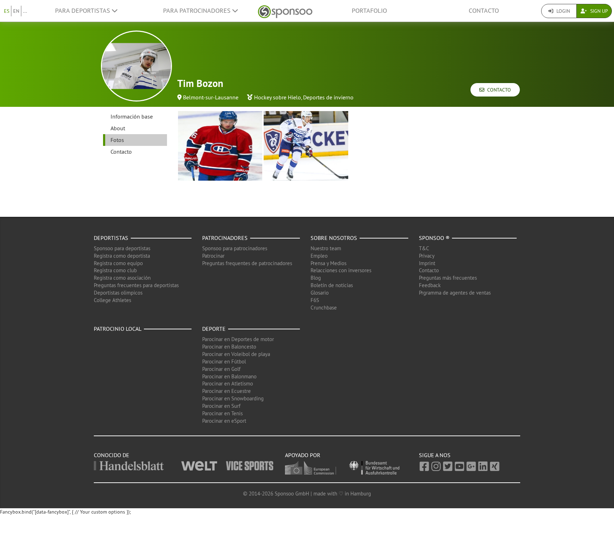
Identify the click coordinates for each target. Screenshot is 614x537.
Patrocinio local (117, 328)
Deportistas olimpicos (118, 292)
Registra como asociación (122, 277)
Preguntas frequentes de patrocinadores (247, 263)
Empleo (319, 255)
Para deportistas (83, 11)
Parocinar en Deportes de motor (238, 339)
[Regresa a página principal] (285, 11)
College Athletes (112, 300)
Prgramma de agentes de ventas (455, 292)
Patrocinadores (225, 237)
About (118, 128)
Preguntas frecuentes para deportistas (136, 285)
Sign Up (598, 11)
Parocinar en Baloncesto (229, 346)
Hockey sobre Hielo (277, 97)
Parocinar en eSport (224, 420)
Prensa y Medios (328, 263)
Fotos (117, 139)
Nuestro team (326, 248)
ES (6, 11)
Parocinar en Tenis (222, 413)
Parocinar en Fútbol (224, 361)
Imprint (427, 263)
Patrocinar (213, 255)
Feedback (430, 285)
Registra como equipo (118, 263)
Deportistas (111, 237)
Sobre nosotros (334, 237)
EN (16, 11)
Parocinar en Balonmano (229, 376)
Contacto (484, 11)
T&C (424, 248)
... (25, 11)
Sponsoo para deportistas (122, 248)
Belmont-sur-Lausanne (210, 97)
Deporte (214, 328)
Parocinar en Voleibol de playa (236, 354)
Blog (316, 277)
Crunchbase (324, 307)
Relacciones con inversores (341, 270)
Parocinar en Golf (221, 369)
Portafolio (369, 11)
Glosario (320, 292)
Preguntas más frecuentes (448, 277)
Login (562, 11)
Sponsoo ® (434, 237)
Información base (132, 116)
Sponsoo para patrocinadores (234, 248)
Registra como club (115, 270)
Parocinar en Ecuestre (226, 391)
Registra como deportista (122, 255)
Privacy (427, 255)
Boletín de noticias (332, 285)
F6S (315, 300)
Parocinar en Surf (221, 405)
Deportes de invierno (328, 97)
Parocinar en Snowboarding (233, 398)
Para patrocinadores (197, 11)
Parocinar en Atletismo (227, 383)
